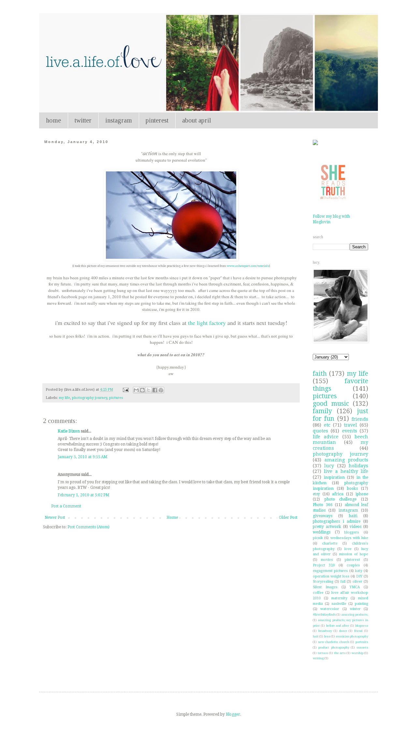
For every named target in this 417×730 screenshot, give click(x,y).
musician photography (352, 636)
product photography (333, 647)
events (349, 430)
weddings (321, 532)
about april (196, 120)
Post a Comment (66, 506)
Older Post (288, 517)
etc (327, 425)
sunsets (362, 647)
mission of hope (353, 554)
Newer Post (55, 517)
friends (360, 419)
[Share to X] (148, 390)
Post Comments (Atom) (88, 527)
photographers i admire (336, 521)
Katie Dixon (69, 431)
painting (361, 604)
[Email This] (136, 390)
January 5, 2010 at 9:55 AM (83, 457)
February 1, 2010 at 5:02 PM (83, 495)
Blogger (233, 714)
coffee (318, 593)
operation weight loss (331, 576)
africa (337, 494)
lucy (329, 465)
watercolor (329, 609)
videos (355, 526)
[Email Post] (125, 389)
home (53, 120)
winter (355, 609)
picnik (318, 538)
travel (350, 425)
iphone (361, 494)
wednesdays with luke (349, 538)
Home (172, 517)
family (322, 411)
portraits (361, 642)
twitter (83, 120)
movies (327, 560)
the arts (340, 653)
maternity (339, 598)
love (348, 549)
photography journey (89, 398)
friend (358, 631)
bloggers (351, 532)
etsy (316, 494)
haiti (353, 516)
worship (357, 653)
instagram (118, 120)
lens (327, 636)
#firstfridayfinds (324, 614)
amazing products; (354, 614)
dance (343, 631)
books (352, 488)
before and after (337, 625)
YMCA (355, 587)
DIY (359, 576)
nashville (339, 604)
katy (358, 571)
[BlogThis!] (142, 390)
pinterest (157, 120)
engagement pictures (330, 571)
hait (316, 636)
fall (343, 581)
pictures (116, 398)
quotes (320, 430)
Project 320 (324, 565)
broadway (325, 631)
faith (320, 373)
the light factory (207, 323)
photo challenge (340, 499)
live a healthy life (346, 471)
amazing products (346, 459)
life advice (325, 436)
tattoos (323, 653)
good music (331, 403)
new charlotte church (333, 642)
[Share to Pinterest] (161, 390)
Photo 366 (323, 505)
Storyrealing (323, 581)
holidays (358, 465)
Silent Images (325, 587)
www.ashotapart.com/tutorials (248, 266)
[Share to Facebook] (154, 390)
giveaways (322, 516)
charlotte (330, 543)
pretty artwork (327, 526)
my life (64, 398)
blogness (361, 625)
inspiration (334, 477)
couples (353, 565)
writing (318, 658)
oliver (357, 581)
